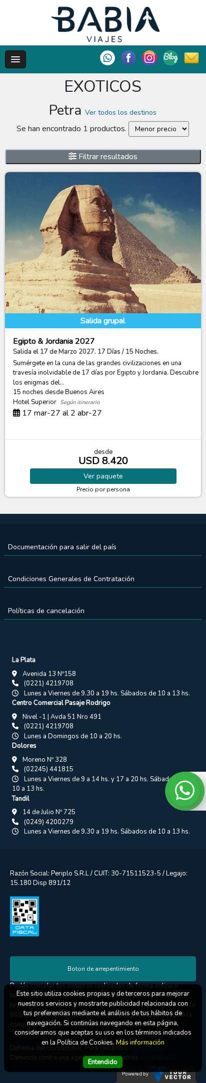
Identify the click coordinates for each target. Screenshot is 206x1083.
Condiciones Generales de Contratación (71, 579)
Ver (103, 476)
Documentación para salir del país (62, 547)
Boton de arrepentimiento (103, 969)
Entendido (103, 1062)
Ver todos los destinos (120, 112)
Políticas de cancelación (46, 611)
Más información (140, 1042)
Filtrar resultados (107, 156)
